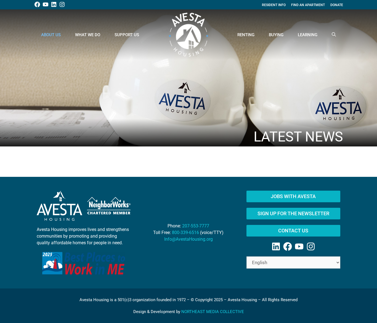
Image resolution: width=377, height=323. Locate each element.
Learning (307, 34)
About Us (51, 34)
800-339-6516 (185, 232)
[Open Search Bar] (334, 35)
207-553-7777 (195, 226)
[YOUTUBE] (45, 7)
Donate (336, 5)
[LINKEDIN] (54, 7)
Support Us (127, 34)
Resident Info (274, 5)
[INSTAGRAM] (62, 7)
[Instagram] (310, 246)
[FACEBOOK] (37, 7)
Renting (245, 34)
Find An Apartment (308, 5)
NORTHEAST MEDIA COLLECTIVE (212, 311)
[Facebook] (287, 246)
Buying (276, 34)
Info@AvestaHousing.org (188, 239)
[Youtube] (299, 246)
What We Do (87, 34)
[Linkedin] (276, 246)
